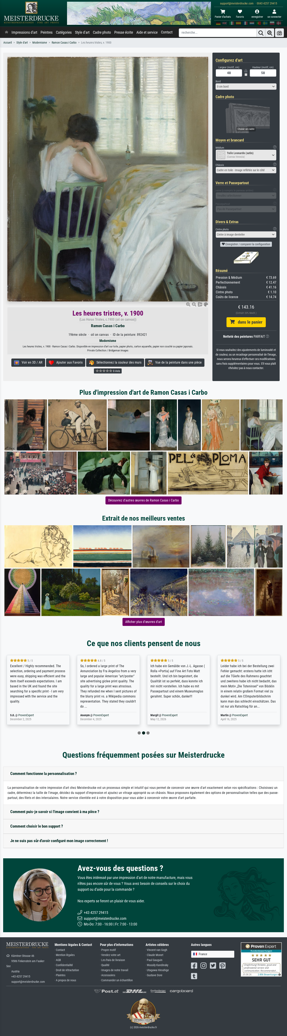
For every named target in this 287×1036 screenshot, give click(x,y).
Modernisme (39, 42)
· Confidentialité (64, 965)
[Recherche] (261, 32)
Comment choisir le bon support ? (36, 826)
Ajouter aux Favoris (68, 362)
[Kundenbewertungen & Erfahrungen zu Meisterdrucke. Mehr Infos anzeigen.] (261, 959)
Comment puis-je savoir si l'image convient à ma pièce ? (54, 811)
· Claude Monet (154, 955)
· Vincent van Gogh (156, 950)
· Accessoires (107, 975)
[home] (6, 32)
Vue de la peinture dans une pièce (177, 362)
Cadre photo (102, 32)
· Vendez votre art (110, 955)
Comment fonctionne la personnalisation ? (43, 773)
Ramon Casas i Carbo (64, 42)
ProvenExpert (31, 715)
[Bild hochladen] (279, 32)
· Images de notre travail (114, 970)
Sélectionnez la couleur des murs (117, 362)
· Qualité (104, 965)
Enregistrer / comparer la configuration (247, 244)
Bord (218, 81)
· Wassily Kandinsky (157, 965)
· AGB (58, 960)
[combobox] (246, 86)
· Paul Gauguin (154, 960)
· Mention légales (65, 955)
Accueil (7, 42)
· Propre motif (108, 950)
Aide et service (147, 32)
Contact (166, 32)
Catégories (64, 32)
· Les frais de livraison (112, 960)
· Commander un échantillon (116, 980)
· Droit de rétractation (67, 970)
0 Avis (116, 371)
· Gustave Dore (154, 975)
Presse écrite (123, 32)
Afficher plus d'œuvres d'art (143, 622)
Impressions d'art (24, 32)
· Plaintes (60, 975)
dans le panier (248, 322)
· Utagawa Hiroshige (157, 970)
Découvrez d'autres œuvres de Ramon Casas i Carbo (143, 500)
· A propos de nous (65, 980)
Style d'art (82, 32)
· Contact (60, 950)
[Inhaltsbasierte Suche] (269, 32)
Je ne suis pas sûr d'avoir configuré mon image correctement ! (59, 840)
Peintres (47, 32)
